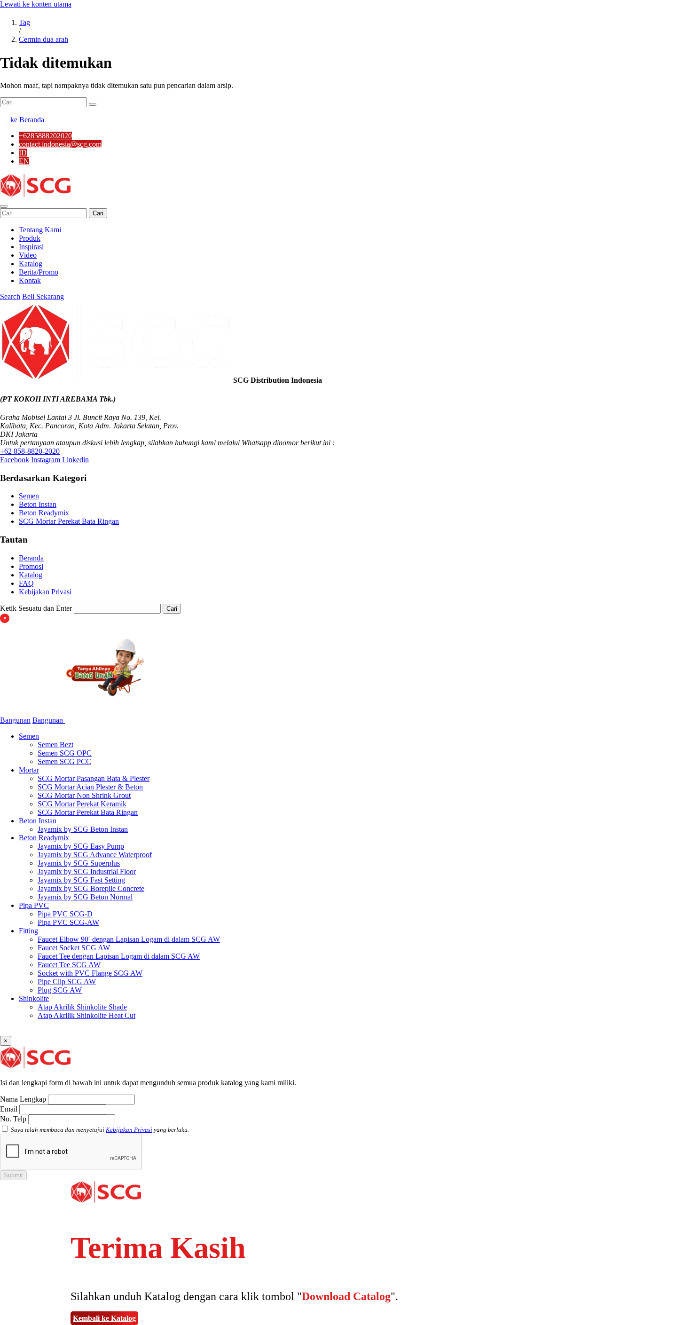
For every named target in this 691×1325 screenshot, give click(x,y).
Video (28, 255)
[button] (4, 206)
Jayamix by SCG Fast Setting (81, 880)
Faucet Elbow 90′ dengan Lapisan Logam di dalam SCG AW (129, 939)
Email (8, 1109)
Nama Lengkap (23, 1099)
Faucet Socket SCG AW (74, 948)
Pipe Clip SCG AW (67, 982)
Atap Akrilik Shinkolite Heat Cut (86, 1015)
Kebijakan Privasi (45, 592)
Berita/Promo (38, 272)
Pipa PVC (34, 905)
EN (24, 161)
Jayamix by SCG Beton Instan (83, 829)
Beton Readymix (44, 513)
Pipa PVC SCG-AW (68, 922)
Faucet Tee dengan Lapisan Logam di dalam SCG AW (119, 956)
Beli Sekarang (43, 296)
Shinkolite (34, 998)
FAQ (26, 583)
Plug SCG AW (60, 990)
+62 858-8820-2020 (30, 451)
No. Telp (13, 1119)
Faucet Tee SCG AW (69, 965)
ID (23, 153)
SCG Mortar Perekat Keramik (82, 804)
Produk (29, 238)
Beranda (31, 558)
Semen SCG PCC (64, 761)
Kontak (30, 280)
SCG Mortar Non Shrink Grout (84, 795)
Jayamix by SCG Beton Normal (85, 897)
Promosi (31, 566)
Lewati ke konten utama (35, 4)
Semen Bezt (55, 745)
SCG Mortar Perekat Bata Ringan (69, 521)
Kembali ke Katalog (104, 1318)
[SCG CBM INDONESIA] (35, 195)
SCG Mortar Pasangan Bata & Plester (93, 778)
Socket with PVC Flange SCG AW (90, 973)
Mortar (29, 770)
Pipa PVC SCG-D (65, 914)
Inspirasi (31, 247)
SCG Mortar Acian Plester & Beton (90, 787)
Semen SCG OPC (65, 753)
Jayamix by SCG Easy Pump (81, 846)
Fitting (28, 931)
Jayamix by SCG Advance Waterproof (95, 855)
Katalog (30, 264)
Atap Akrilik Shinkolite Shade (82, 1007)
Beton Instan (37, 504)
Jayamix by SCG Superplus (79, 863)
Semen (29, 496)
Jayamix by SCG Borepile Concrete (91, 888)
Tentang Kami (40, 230)
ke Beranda (24, 120)
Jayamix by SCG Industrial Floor (87, 871)
